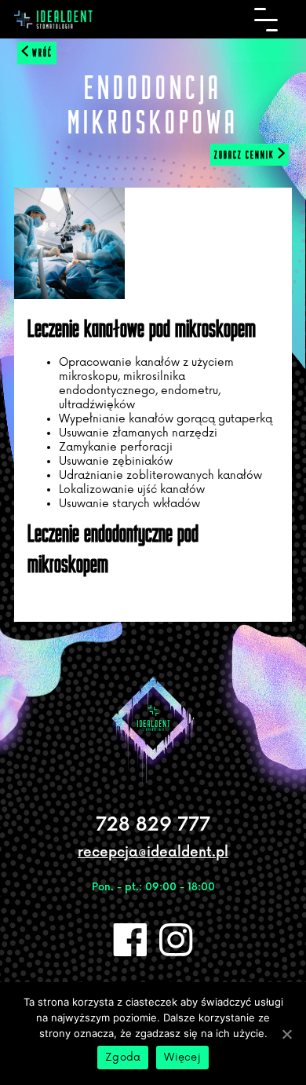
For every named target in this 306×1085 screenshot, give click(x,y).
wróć (41, 52)
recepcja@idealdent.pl (153, 852)
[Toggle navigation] (266, 19)
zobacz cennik (246, 154)
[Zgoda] (286, 1034)
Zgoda (122, 1057)
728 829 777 (153, 824)
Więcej (182, 1057)
